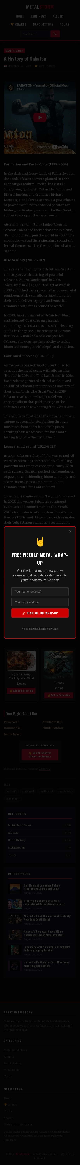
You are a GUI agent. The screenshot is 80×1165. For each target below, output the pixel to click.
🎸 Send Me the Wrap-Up (40, 613)
